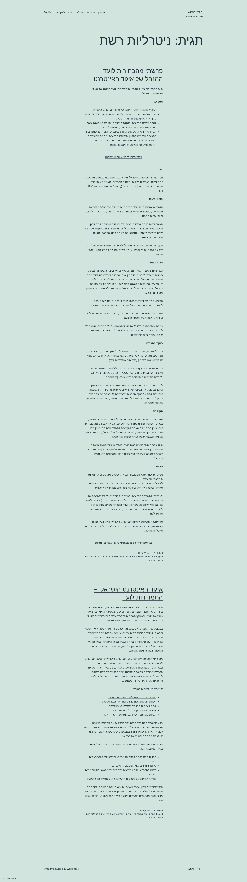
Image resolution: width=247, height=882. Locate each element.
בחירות (122, 557)
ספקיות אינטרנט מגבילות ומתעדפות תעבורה (132, 697)
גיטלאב (79, 12)
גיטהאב (90, 12)
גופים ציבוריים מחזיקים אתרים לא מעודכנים (132, 706)
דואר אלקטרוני (111, 557)
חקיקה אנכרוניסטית (113, 701)
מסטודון (102, 12)
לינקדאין (60, 12)
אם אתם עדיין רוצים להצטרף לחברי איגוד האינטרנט (123, 542)
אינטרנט (129, 557)
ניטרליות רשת (91, 557)
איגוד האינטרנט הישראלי (144, 557)
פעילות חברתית (156, 560)
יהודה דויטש (195, 12)
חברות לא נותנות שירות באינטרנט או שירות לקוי (130, 714)
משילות (101, 557)
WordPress (73, 868)
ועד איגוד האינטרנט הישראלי (122, 607)
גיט (70, 12)
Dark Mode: (10, 878)
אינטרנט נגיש (119, 814)
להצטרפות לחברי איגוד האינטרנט (123, 157)
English (48, 12)
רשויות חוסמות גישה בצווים (141, 701)
